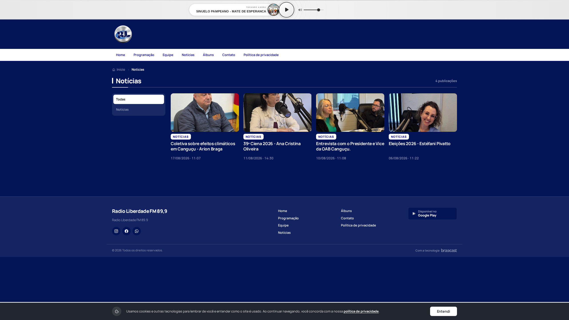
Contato (228, 55)
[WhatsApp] (136, 231)
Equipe (168, 55)
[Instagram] (116, 231)
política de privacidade (361, 311)
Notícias (188, 55)
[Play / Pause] (286, 10)
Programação (144, 55)
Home (120, 55)
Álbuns (208, 55)
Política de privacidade (261, 55)
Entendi (443, 311)
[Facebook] (126, 231)
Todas (120, 99)
